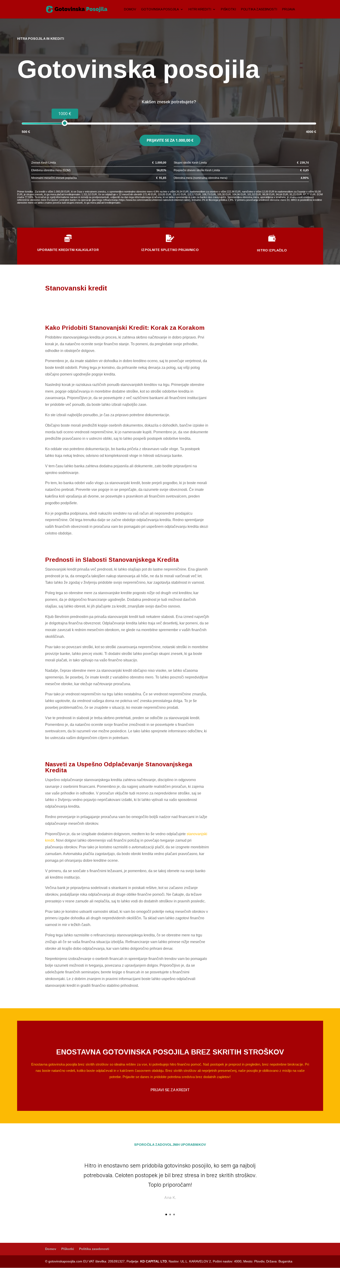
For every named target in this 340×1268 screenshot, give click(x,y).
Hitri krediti (200, 9)
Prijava (288, 9)
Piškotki (228, 9)
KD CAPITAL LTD (153, 1261)
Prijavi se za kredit (170, 1090)
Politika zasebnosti (259, 9)
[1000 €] (65, 123)
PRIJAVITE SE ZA (170, 140)
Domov (130, 9)
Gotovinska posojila (160, 9)
